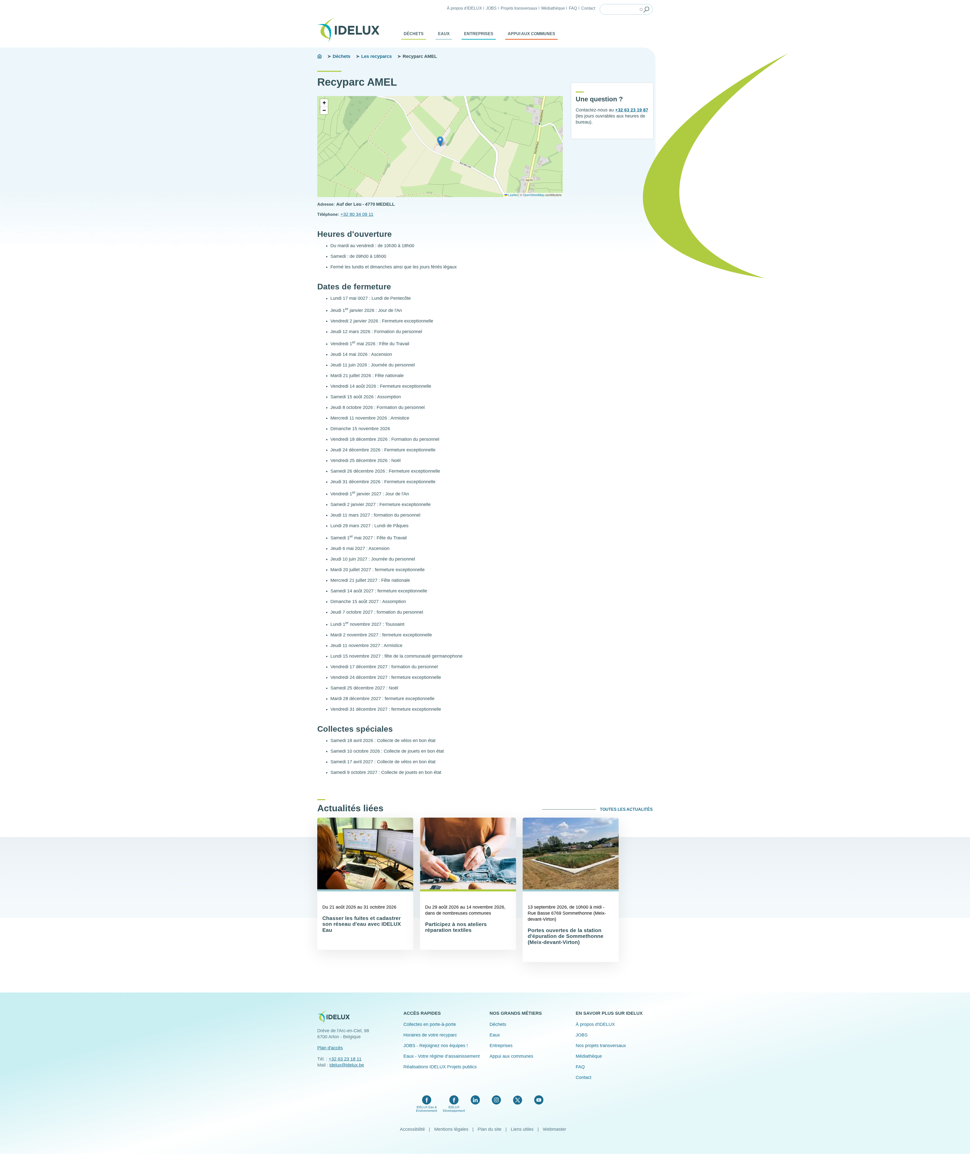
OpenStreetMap (534, 195)
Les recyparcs (376, 56)
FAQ (573, 8)
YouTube (538, 1099)
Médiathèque (553, 8)
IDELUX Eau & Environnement (426, 1109)
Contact (588, 8)
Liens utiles (522, 1129)
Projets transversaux (519, 8)
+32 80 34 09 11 (357, 214)
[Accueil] (350, 29)
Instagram (496, 1099)
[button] (440, 141)
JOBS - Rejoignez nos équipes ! (435, 1045)
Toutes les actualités (626, 809)
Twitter (517, 1099)
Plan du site (489, 1129)
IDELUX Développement (454, 1109)
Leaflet (512, 195)
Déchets (414, 34)
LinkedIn (475, 1099)
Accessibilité (412, 1129)
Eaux (444, 34)
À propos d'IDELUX (464, 8)
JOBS (491, 8)
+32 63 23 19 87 (631, 109)
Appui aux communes (531, 34)
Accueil (319, 56)
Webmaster (554, 1129)
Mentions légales (451, 1129)
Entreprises (478, 34)
